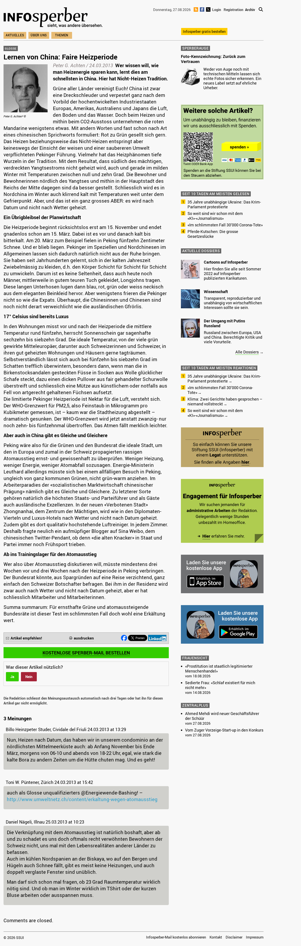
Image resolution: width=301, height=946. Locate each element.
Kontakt (216, 937)
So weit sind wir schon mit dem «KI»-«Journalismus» (215, 216)
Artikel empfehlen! (26, 638)
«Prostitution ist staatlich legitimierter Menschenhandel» (219, 668)
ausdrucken (84, 638)
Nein (28, 676)
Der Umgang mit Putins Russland (224, 323)
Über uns (39, 35)
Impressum (255, 937)
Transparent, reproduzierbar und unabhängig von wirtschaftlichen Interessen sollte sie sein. (233, 303)
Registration (233, 9)
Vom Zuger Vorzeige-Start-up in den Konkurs (224, 730)
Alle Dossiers (247, 352)
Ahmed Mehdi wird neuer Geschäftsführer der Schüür (222, 716)
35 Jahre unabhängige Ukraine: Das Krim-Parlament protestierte (224, 204)
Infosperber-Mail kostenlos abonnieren (176, 937)
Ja (12, 676)
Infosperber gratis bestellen (204, 31)
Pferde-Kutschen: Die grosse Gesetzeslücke (213, 234)
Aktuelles (15, 35)
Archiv (250, 9)
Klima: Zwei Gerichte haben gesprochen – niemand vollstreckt (225, 401)
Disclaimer (234, 937)
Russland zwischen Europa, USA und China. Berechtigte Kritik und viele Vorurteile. (233, 337)
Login (216, 9)
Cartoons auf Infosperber (226, 262)
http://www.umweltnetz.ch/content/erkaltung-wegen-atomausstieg (82, 799)
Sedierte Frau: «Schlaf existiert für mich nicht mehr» (220, 685)
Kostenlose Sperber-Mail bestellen (86, 653)
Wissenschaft (216, 291)
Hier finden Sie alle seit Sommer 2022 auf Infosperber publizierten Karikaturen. (232, 273)
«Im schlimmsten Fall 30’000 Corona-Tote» (225, 224)
